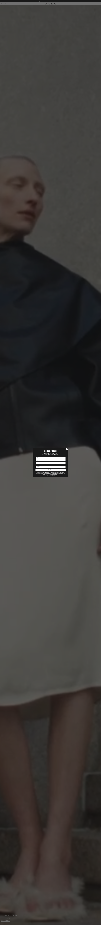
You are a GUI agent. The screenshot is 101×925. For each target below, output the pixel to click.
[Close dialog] (67, 449)
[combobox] (37, 463)
